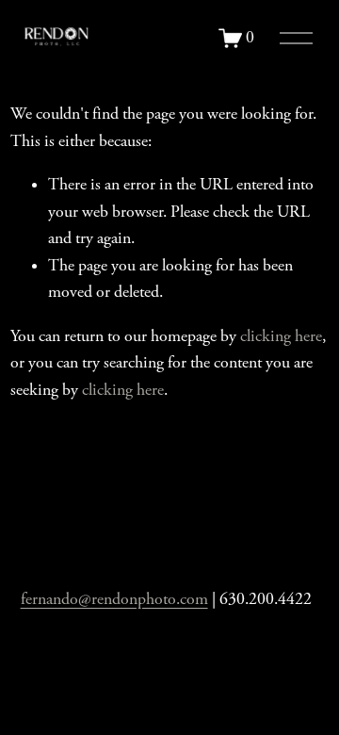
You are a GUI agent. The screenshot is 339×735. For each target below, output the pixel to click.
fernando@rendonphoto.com (114, 599)
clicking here (281, 336)
